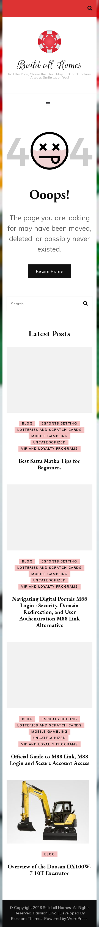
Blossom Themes (26, 918)
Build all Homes (49, 65)
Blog (27, 423)
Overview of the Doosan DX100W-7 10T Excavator (49, 870)
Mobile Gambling (49, 436)
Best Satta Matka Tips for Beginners (49, 464)
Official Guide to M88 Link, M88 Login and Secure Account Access (49, 760)
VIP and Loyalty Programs (49, 448)
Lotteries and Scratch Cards (49, 430)
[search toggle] (89, 8)
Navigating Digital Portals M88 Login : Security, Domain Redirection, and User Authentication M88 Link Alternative (49, 612)
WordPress (77, 918)
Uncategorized (49, 442)
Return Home (49, 271)
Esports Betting (59, 423)
